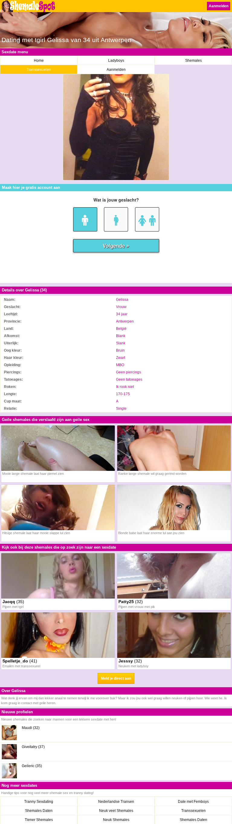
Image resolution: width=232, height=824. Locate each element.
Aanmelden (218, 6)
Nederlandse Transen (116, 801)
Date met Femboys (193, 801)
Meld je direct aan (116, 678)
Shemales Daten (39, 811)
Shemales (193, 60)
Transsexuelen (39, 69)
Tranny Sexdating (38, 801)
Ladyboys (116, 60)
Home (39, 60)
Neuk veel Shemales (116, 811)
